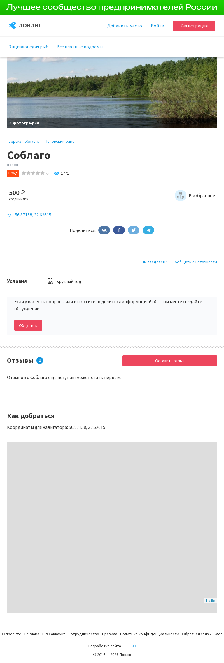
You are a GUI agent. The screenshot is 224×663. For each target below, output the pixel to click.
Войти (157, 26)
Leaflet (211, 600)
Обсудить (28, 325)
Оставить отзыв (170, 360)
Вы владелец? (154, 262)
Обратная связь (196, 633)
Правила (109, 633)
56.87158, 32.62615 (33, 215)
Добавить (124, 26)
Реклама (31, 633)
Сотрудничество (83, 633)
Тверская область (23, 141)
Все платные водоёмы (80, 47)
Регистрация (194, 26)
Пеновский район (61, 141)
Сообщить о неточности (194, 262)
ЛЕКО (131, 645)
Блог (218, 633)
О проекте (11, 633)
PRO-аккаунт (53, 633)
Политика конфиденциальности (149, 633)
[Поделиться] (104, 230)
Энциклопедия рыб (28, 47)
